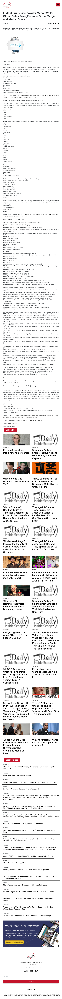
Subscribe (31, 982)
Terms (20, 967)
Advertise (33, 967)
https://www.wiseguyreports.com (32, 420)
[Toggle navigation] (58, 4)
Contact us (40, 967)
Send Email (10, 406)
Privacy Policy (26, 967)
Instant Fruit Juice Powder (28, 67)
